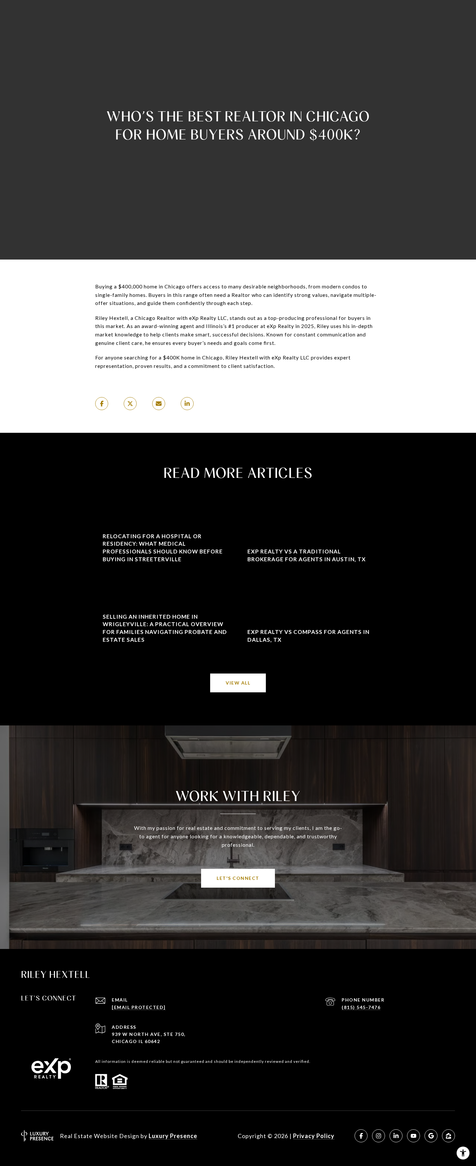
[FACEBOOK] (361, 1135)
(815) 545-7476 (361, 1007)
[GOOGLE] (431, 1135)
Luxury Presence (173, 1135)
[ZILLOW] (448, 1135)
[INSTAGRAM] (378, 1135)
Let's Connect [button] (238, 878)
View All (238, 683)
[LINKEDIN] (396, 1135)
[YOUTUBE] (413, 1135)
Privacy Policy (313, 1135)
